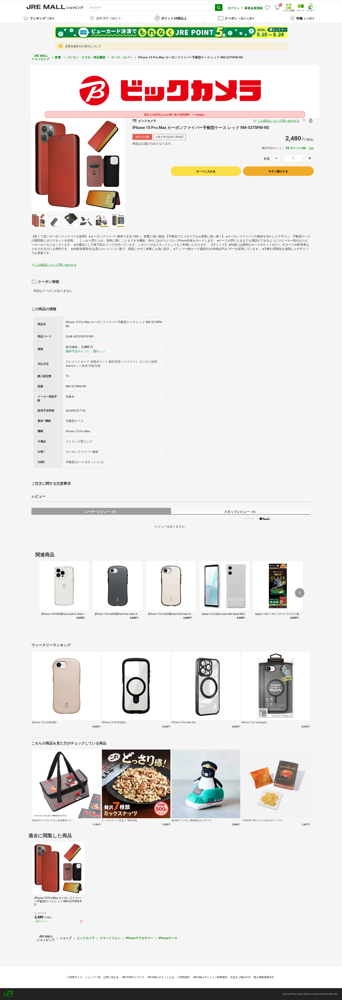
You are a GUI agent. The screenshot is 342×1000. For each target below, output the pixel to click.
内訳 (311, 148)
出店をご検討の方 (240, 977)
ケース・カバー (122, 57)
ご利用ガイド (74, 977)
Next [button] (103, 164)
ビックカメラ (86, 938)
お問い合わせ (111, 977)
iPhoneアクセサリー (139, 938)
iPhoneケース (168, 938)
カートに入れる (206, 171)
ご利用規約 (183, 977)
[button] (300, 593)
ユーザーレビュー (101, 512)
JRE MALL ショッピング (41, 57)
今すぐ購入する (278, 171)
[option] (78, 164)
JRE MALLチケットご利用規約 (210, 977)
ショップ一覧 (93, 977)
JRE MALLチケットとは (160, 977)
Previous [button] (53, 164)
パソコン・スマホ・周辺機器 (86, 57)
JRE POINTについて (133, 977)
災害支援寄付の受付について (83, 46)
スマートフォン (110, 938)
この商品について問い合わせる (278, 121)
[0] (277, 7)
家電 (58, 57)
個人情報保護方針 (264, 977)
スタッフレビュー (240, 512)
